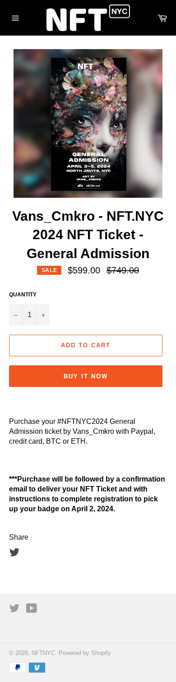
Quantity (23, 294)
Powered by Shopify (85, 653)
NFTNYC (43, 653)
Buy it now (86, 376)
